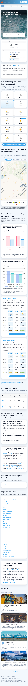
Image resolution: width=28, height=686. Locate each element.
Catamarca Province (7, 505)
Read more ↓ (14, 77)
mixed (10, 330)
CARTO (25, 199)
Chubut (4, 509)
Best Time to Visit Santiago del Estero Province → (14, 144)
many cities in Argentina (14, 576)
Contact (6, 678)
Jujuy (4, 521)
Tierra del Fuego (6, 552)
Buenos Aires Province (8, 501)
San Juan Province (7, 542)
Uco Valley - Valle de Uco (8, 556)
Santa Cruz (5, 546)
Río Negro (5, 538)
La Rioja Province (6, 525)
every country (6, 573)
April (22, 311)
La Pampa (5, 523)
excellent (23, 330)
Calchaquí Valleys (7, 503)
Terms (15, 678)
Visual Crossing (4, 681)
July (3, 465)
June (23, 463)
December (20, 468)
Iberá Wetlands (6, 519)
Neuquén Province (7, 533)
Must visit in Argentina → (14, 671)
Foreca (5, 680)
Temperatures (16, 159)
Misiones (5, 529)
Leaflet (14, 199)
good (17, 330)
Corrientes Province (7, 511)
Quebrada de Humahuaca (8, 537)
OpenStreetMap (20, 199)
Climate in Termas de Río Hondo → (17, 334)
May (20, 463)
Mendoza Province (7, 527)
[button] (3, 163)
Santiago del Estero (9, 340)
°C (23, 2)
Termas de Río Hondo (9, 298)
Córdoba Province (7, 513)
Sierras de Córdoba (7, 550)
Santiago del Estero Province (14, 570)
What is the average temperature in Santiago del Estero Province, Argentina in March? (13, 435)
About (2, 678)
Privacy (18, 678)
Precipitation (23, 159)
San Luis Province (7, 544)
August (6, 465)
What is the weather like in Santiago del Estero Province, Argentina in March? (13, 422)
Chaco (4, 507)
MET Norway (14, 681)
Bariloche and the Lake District (10, 499)
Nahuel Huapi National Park (9, 531)
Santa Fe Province (7, 548)
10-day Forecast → (14, 59)
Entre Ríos (5, 515)
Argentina (14, 6)
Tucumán (5, 554)
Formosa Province (7, 517)
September (13, 465)
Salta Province (6, 540)
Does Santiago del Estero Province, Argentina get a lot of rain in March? (12, 441)
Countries (8, 6)
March (16, 311)
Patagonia (5, 535)
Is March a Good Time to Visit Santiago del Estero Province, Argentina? (13, 449)
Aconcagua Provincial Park (9, 497)
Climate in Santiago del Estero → (17, 376)
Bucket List (11, 678)
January (9, 468)
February (11, 311)
